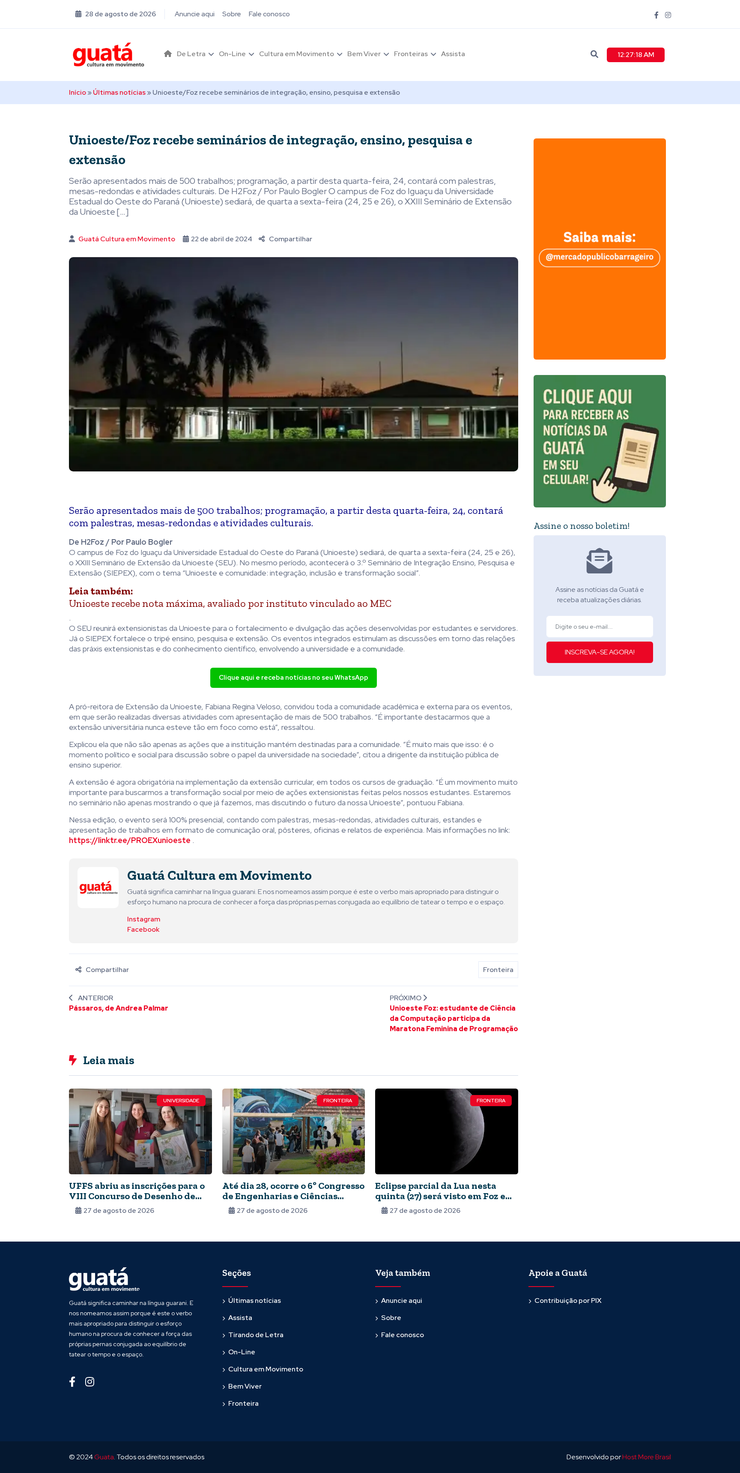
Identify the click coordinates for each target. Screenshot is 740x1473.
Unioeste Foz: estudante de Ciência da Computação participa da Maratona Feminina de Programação (454, 1018)
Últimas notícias (119, 92)
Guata (104, 1456)
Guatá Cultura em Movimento (126, 238)
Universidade (181, 1100)
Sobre (231, 13)
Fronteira (498, 969)
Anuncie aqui (195, 13)
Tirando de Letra (255, 1334)
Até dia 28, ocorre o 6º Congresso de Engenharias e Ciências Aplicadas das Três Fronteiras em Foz (293, 1201)
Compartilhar (290, 238)
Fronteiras (411, 53)
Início (77, 92)
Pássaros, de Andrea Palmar (118, 1008)
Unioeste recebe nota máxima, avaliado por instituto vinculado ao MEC (230, 603)
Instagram (143, 919)
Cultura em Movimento (296, 53)
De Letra (191, 53)
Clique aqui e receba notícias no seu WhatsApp (293, 677)
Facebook (143, 929)
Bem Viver (364, 53)
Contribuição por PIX (568, 1300)
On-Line (232, 53)
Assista (453, 53)
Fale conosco (269, 13)
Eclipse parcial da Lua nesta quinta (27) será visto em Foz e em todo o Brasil (440, 1196)
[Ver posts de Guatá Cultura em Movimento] (98, 886)
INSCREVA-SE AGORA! (600, 652)
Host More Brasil (646, 1456)
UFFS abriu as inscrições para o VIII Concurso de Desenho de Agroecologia (137, 1196)
